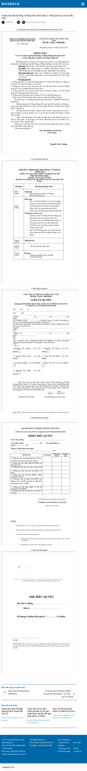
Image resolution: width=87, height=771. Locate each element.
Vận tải (76, 748)
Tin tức (4, 718)
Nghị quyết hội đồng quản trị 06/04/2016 (19, 692)
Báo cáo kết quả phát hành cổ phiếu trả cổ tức (64, 710)
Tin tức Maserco (32, 722)
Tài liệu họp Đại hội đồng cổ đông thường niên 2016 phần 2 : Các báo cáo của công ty (58, 694)
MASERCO (7, 767)
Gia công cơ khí (64, 748)
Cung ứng (77, 751)
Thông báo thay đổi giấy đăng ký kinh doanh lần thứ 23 (12, 711)
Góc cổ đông (30, 22)
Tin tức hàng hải (44, 720)
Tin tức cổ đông (40, 22)
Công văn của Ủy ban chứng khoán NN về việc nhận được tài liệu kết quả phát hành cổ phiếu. (39, 712)
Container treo (63, 742)
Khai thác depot (64, 751)
